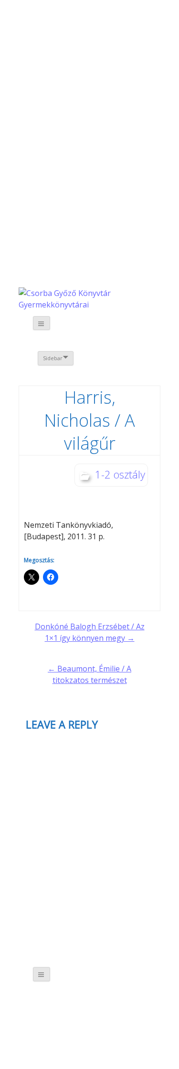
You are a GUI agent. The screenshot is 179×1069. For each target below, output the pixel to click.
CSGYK (103, 287)
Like (103, 225)
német (107, 27)
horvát (93, 27)
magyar (133, 27)
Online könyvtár (94, 139)
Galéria (48, 219)
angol (120, 28)
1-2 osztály (120, 474)
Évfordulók (94, 65)
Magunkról (44, 66)
